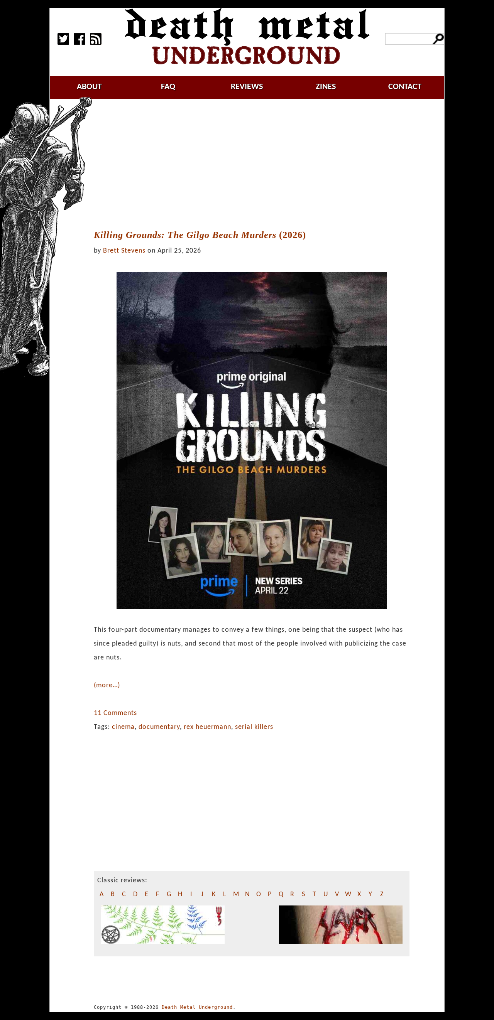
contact (404, 87)
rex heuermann (207, 727)
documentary (159, 727)
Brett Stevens (124, 251)
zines (326, 87)
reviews (247, 87)
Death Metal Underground (197, 1007)
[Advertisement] (256, 165)
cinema (123, 727)
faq (168, 87)
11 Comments (115, 713)
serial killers (254, 727)
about (89, 87)
